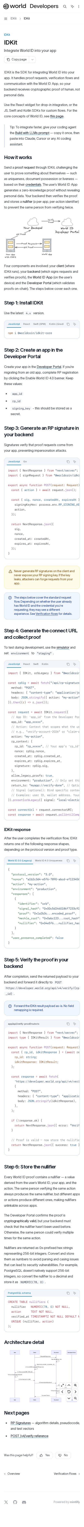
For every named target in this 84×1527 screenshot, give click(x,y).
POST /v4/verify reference (29, 1436)
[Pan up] (69, 1385)
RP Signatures (21, 1423)
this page (56, 116)
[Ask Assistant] (74, 324)
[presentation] (34, 324)
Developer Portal (49, 367)
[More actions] (79, 6)
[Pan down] (69, 1398)
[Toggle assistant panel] (72, 6)
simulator (62, 647)
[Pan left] (62, 1392)
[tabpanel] (42, 333)
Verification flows (47, 614)
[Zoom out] (75, 1398)
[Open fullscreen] (62, 1385)
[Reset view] (69, 1392)
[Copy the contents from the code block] (68, 324)
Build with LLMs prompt (32, 133)
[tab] (14, 324)
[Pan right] (75, 1392)
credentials (33, 184)
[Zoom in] (75, 1385)
